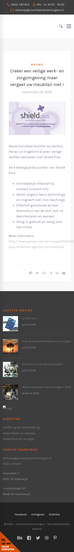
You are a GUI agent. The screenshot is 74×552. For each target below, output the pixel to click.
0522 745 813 (19, 4)
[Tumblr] (51, 273)
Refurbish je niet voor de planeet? (42, 364)
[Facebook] (31, 273)
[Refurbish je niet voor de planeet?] (10, 364)
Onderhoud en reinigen (18, 439)
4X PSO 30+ (29, 318)
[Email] (64, 273)
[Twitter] (37, 273)
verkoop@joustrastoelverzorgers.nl (39, 10)
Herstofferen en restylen (19, 433)
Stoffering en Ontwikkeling (21, 427)
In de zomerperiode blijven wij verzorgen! (46, 341)
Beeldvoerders (61, 524)
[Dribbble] (46, 538)
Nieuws (37, 64)
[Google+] (44, 273)
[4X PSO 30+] (10, 319)
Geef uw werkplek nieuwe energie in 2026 (46, 387)
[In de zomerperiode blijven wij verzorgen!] (10, 341)
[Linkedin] (57, 273)
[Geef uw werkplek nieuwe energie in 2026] (10, 387)
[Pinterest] (55, 538)
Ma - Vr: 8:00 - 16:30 (50, 4)
